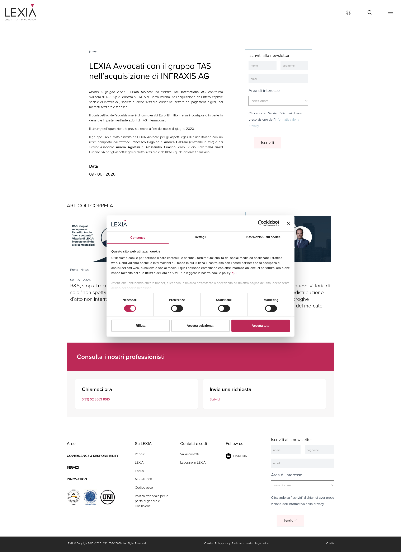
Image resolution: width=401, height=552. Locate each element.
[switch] (177, 308)
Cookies (208, 543)
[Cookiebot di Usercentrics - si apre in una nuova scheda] (261, 223)
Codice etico (144, 487)
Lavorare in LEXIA (193, 462)
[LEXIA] (26, 12)
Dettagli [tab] (200, 237)
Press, (74, 269)
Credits (330, 543)
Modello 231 (143, 479)
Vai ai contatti (189, 454)
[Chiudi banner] (288, 223)
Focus (139, 470)
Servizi (73, 467)
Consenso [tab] (137, 238)
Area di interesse (264, 90)
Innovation (77, 479)
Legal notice (262, 543)
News (93, 51)
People (140, 454)
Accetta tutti (260, 326)
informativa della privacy (306, 503)
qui (234, 273)
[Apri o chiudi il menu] (390, 12)
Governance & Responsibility (93, 455)
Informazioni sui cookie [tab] (263, 237)
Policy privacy (222, 543)
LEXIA (139, 462)
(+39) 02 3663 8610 (96, 399)
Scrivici (215, 399)
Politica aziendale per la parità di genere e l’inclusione (151, 500)
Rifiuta (140, 326)
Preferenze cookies (243, 543)
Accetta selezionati (200, 326)
